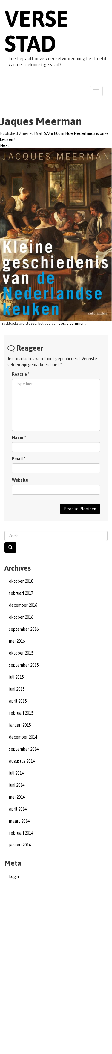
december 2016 (23, 605)
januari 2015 (20, 725)
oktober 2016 (21, 617)
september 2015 (24, 665)
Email (17, 458)
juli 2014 (16, 773)
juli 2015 (16, 677)
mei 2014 (17, 797)
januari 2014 (20, 845)
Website (20, 480)
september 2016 (24, 629)
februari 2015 (21, 713)
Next (7, 145)
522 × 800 (52, 133)
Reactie (20, 374)
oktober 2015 (21, 653)
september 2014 (24, 749)
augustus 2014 (22, 761)
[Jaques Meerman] (56, 234)
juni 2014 (16, 785)
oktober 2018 (21, 581)
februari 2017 (21, 593)
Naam (17, 437)
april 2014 (18, 809)
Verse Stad (36, 30)
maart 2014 (19, 821)
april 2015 (18, 701)
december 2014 (23, 737)
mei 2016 (17, 641)
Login (14, 876)
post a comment (72, 323)
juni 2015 (16, 689)
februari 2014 (21, 833)
